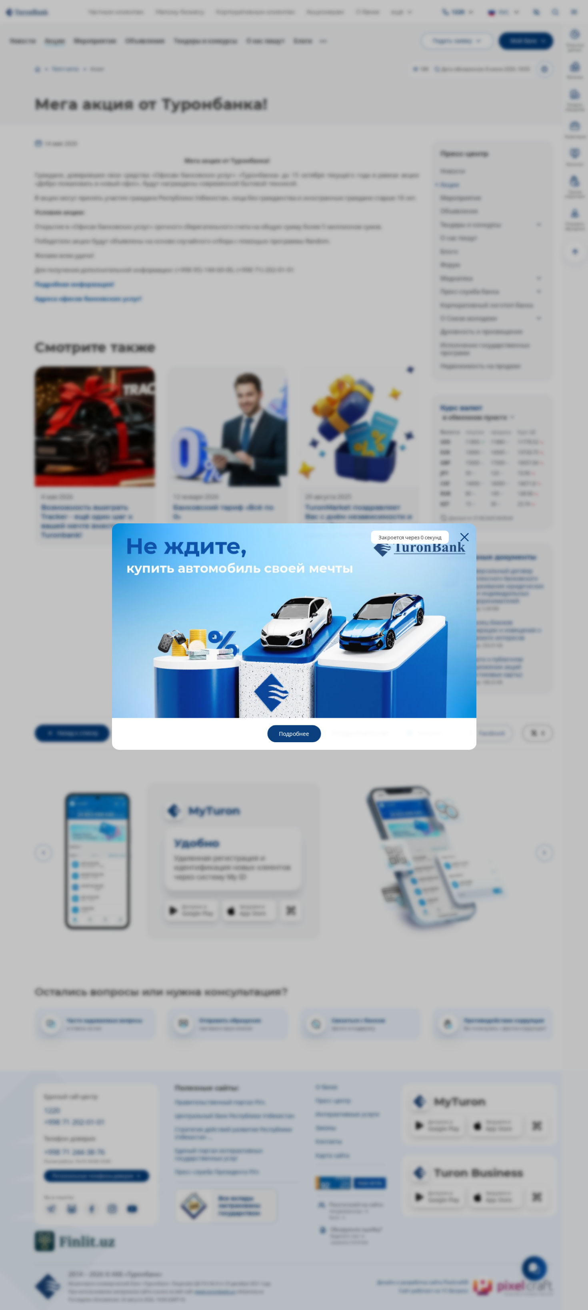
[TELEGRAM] (51, 1209)
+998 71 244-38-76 (74, 1152)
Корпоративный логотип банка (486, 305)
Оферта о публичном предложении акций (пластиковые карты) (493, 666)
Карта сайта (332, 1155)
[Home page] (37, 69)
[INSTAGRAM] (112, 1209)
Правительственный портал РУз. (220, 1102)
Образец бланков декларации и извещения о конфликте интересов (502, 630)
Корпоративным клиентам (255, 12)
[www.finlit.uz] (96, 1241)
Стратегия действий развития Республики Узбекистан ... (233, 1133)
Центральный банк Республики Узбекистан (234, 1116)
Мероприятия (95, 41)
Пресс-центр (65, 69)
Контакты (329, 1141)
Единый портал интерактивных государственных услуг (218, 1154)
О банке (368, 12)
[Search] (555, 12)
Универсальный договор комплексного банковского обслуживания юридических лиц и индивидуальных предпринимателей (504, 586)
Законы (326, 1128)
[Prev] (43, 852)
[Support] (534, 1268)
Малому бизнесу (180, 12)
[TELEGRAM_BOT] (71, 1209)
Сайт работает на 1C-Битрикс (433, 1291)
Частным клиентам (116, 12)
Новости (23, 41)
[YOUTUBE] (132, 1209)
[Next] (544, 852)
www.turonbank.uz (215, 1291)
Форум (450, 264)
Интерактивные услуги (347, 1114)
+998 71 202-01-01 (74, 1122)
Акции (55, 41)
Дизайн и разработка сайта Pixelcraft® (422, 1282)
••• (323, 41)
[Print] (544, 69)
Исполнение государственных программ (485, 349)
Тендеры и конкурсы (205, 41)
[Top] (575, 252)
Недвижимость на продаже (480, 366)
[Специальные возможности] (536, 12)
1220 (52, 1110)
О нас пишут (265, 41)
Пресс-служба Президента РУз (217, 1172)
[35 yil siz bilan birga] (41, 12)
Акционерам (325, 12)
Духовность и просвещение (481, 331)
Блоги (303, 41)
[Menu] (573, 12)
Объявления (144, 41)
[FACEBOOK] (91, 1209)
